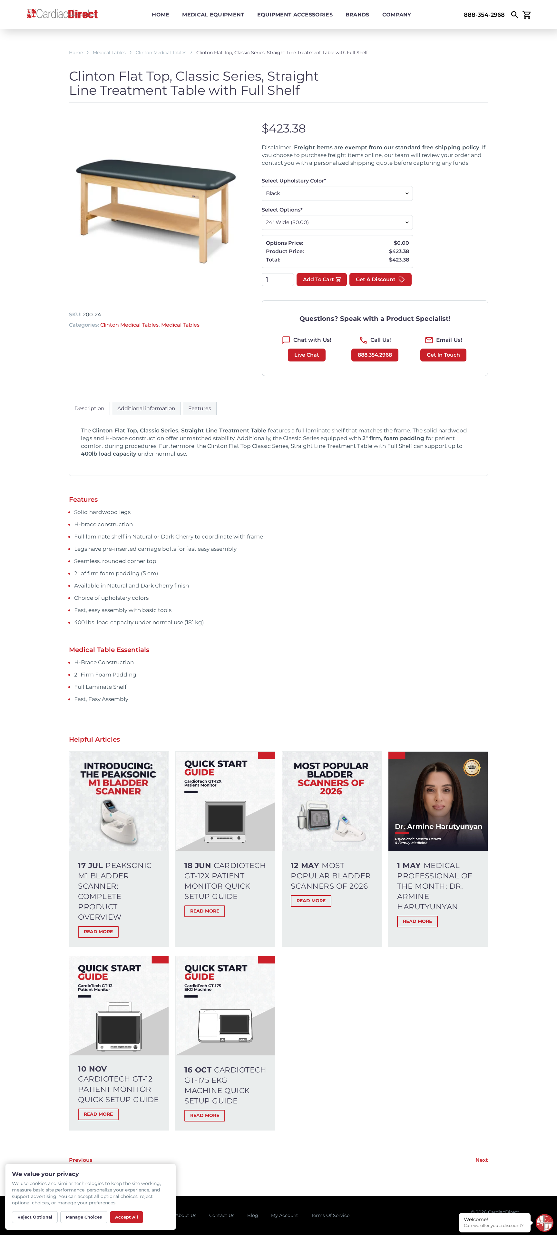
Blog (252, 1215)
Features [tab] (199, 408)
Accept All (126, 1217)
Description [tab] (89, 408)
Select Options (282, 210)
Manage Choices (84, 1217)
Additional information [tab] (146, 408)
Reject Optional (34, 1217)
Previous (80, 1160)
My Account (284, 1215)
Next (481, 1160)
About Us (185, 1215)
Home (160, 15)
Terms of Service (330, 1215)
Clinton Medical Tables (161, 52)
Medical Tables (109, 52)
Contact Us (221, 1215)
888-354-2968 (484, 14)
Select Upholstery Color (294, 181)
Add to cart (318, 279)
